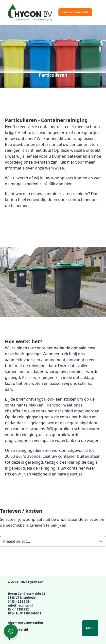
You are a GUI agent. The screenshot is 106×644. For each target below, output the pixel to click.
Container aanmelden (75, 12)
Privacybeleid (18, 629)
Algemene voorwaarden (25, 623)
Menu (90, 628)
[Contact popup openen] (11, 631)
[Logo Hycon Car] (30, 12)
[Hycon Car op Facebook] (9, 638)
